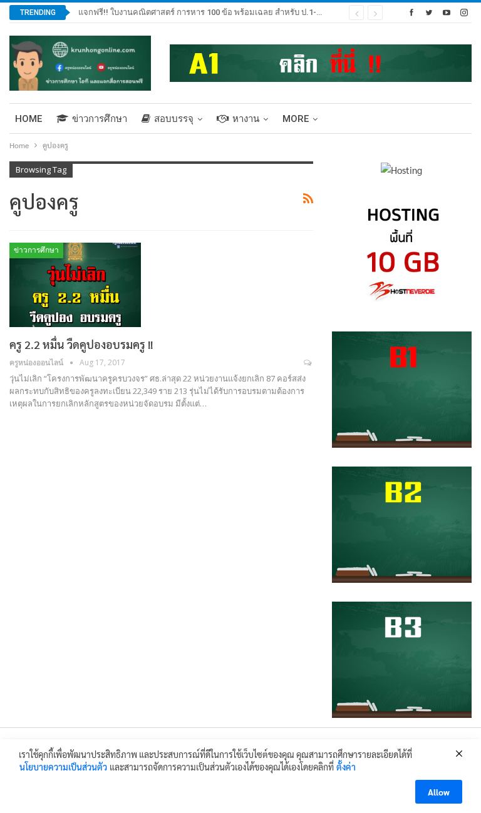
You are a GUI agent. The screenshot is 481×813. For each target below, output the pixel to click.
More (295, 118)
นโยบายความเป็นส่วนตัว (63, 766)
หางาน (245, 118)
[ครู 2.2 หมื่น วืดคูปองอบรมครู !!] (75, 284)
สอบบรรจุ (174, 118)
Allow (439, 791)
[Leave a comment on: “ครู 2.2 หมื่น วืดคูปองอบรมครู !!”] (308, 362)
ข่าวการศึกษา (99, 118)
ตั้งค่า (346, 766)
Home (28, 118)
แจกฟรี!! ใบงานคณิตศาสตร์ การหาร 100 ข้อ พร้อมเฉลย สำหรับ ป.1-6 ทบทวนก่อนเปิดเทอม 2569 (246, 12)
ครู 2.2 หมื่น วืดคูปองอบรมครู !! (81, 344)
